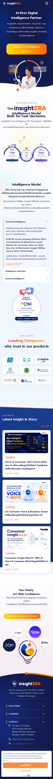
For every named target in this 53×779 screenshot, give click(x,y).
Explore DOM (12, 264)
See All (45, 426)
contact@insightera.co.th (22, 743)
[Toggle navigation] (47, 3)
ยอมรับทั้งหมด (25, 765)
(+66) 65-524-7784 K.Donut (23, 739)
